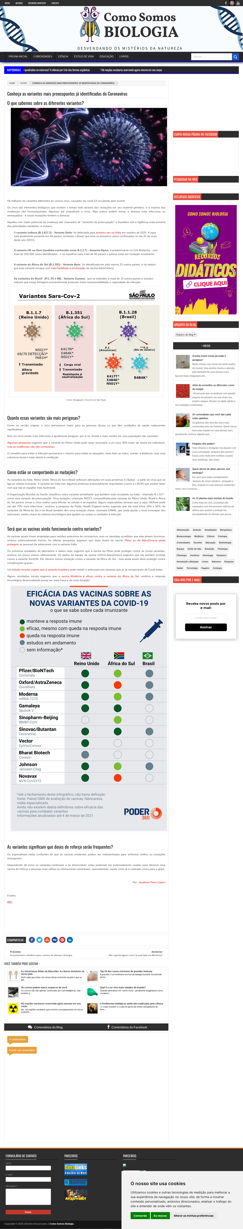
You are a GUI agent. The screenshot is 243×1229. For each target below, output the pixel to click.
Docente (198, 542)
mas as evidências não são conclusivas (30, 446)
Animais (197, 530)
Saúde (23, 83)
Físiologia (182, 555)
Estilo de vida (194, 549)
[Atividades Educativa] (75, 1184)
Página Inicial (18, 56)
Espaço (180, 549)
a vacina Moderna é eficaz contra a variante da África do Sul (98, 576)
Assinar (206, 627)
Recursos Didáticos (37, 3)
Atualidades (211, 530)
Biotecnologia (184, 536)
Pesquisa (229, 561)
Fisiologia (223, 549)
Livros (205, 561)
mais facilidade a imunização (68, 268)
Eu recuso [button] (160, 1215)
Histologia (208, 555)
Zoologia (217, 568)
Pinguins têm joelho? (203, 443)
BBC (10, 902)
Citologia (222, 536)
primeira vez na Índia (108, 232)
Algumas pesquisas (19, 442)
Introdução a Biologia (187, 561)
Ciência (63, 56)
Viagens (205, 568)
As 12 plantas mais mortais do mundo (212, 498)
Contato (55, 3)
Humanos (221, 555)
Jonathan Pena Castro (151, 882)
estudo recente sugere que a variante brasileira (40, 569)
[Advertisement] (206, 104)
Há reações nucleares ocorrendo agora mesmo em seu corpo (92, 70)
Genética (194, 555)
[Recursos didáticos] (206, 313)
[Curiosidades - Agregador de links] (75, 1174)
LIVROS (124, 56)
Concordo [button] (140, 1215)
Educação (107, 56)
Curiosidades (42, 56)
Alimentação (183, 530)
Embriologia (225, 542)
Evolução (209, 549)
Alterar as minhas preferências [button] (194, 1215)
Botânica (198, 536)
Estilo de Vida (84, 56)
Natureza (216, 561)
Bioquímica (226, 530)
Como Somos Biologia (62, 1224)
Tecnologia (192, 568)
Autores (19, 3)
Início (7, 3)
